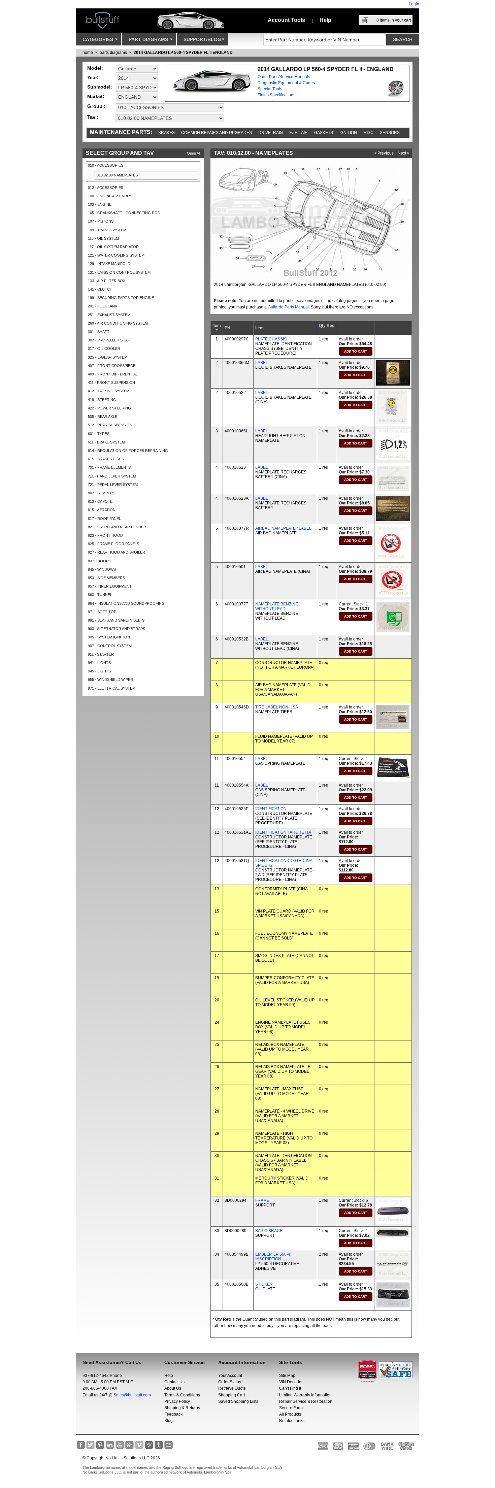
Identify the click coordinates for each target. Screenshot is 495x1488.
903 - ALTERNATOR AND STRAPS (116, 629)
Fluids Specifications (276, 95)
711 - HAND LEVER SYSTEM (112, 476)
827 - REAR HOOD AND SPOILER (116, 552)
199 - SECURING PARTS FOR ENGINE (121, 298)
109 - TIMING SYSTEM (107, 230)
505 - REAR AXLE (102, 417)
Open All (193, 153)
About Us (172, 1388)
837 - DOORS (99, 561)
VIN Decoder (291, 1382)
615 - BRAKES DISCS (106, 459)
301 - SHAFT (98, 332)
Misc (368, 132)
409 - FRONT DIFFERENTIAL (113, 374)
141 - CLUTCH (100, 289)
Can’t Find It (290, 1388)
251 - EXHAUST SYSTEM (109, 315)
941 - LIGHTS (99, 663)
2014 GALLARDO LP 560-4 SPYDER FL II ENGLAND (183, 52)
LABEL (261, 362)
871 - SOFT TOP (102, 612)
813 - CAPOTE (100, 501)
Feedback (173, 1414)
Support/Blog (202, 39)
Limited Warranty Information (305, 1395)
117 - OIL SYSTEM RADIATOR (113, 247)
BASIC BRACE (269, 1230)
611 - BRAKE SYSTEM (106, 442)
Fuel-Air (298, 132)
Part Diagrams (149, 39)
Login (414, 4)
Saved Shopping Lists (238, 1401)
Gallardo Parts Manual (288, 307)
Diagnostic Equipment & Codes (286, 82)
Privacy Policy (177, 1401)
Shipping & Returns (182, 1408)
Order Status (229, 1382)
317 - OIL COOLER (104, 348)
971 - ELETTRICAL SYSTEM (111, 688)
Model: (95, 68)
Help (325, 20)
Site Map (287, 1375)
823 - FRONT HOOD (105, 535)
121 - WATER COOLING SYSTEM (116, 255)
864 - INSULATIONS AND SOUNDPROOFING (126, 603)
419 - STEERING (102, 400)
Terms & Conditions (182, 1395)
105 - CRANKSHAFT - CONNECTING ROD (124, 213)
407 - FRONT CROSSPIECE (111, 366)
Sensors (390, 132)
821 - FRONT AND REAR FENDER (117, 527)
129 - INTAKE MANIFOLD (109, 264)
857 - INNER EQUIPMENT (110, 586)
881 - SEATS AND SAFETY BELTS (116, 620)
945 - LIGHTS (99, 671)
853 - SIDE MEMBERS (106, 578)
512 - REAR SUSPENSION (110, 425)
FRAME (262, 1200)
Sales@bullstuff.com (132, 1395)
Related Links (291, 1420)
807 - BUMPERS (101, 493)
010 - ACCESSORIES (105, 165)
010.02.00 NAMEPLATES (117, 175)
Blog (168, 1420)
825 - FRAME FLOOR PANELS (113, 544)
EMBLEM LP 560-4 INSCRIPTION (272, 1256)
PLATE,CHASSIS (271, 339)
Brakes (166, 132)
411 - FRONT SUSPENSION (111, 383)
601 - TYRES (98, 434)
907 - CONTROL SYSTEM (110, 646)
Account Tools (286, 20)
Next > (403, 153)
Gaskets (323, 132)
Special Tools (270, 89)
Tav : (92, 117)
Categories (98, 39)
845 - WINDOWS (102, 569)
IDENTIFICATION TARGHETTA (283, 832)
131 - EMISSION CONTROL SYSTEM (119, 272)
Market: (95, 96)
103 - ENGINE (99, 204)
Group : (96, 106)
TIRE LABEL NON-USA (276, 707)
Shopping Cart (231, 1395)
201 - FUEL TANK (102, 306)
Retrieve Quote (232, 1388)
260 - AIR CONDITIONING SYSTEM (118, 323)
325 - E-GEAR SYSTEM (107, 357)
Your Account (230, 1375)
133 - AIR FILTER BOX (106, 281)
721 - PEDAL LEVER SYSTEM (113, 485)
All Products (290, 1414)
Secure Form (291, 1408)
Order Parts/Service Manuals (284, 76)
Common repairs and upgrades (216, 132)
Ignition (348, 132)
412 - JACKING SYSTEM (108, 391)
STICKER (264, 1284)
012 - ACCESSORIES (105, 188)
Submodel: (99, 87)
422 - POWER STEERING (109, 408)
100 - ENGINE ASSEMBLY (109, 196)
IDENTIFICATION (271, 808)
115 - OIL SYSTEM (103, 238)
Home (87, 52)
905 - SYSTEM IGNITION (109, 637)
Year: (93, 77)
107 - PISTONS (100, 221)
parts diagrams (113, 52)
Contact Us (174, 1382)
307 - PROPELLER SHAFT (110, 340)
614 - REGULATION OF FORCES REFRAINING (128, 451)
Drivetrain (270, 132)
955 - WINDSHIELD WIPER (110, 679)
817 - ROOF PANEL (104, 519)
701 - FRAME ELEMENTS (109, 467)
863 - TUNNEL (100, 595)
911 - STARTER (101, 654)
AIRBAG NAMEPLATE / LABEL (283, 528)
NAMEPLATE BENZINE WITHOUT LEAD (276, 606)
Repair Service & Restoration (305, 1401)
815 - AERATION (102, 510)
